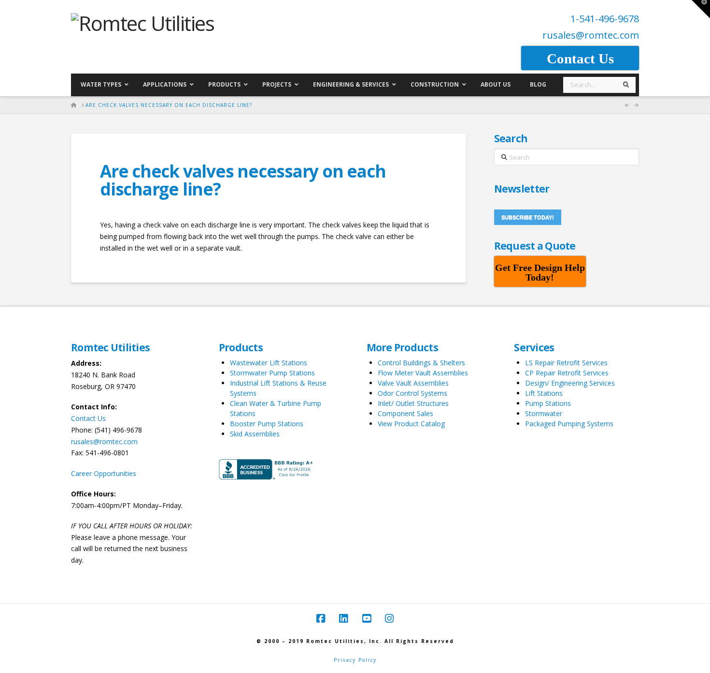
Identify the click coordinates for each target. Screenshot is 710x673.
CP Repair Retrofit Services (567, 372)
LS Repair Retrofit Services (566, 362)
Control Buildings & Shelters (421, 362)
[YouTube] (366, 618)
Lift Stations (544, 393)
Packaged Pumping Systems (569, 423)
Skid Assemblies (255, 433)
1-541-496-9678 (604, 18)
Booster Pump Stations (266, 423)
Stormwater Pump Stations (272, 372)
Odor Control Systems (412, 393)
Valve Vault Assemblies (413, 383)
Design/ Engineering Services (570, 383)
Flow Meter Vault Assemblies (423, 372)
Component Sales (405, 413)
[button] (701, 9)
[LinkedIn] (343, 618)
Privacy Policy (355, 660)
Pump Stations (548, 403)
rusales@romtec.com (590, 35)
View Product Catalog (411, 423)
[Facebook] (320, 618)
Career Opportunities (103, 473)
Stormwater (543, 413)
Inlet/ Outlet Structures (413, 403)
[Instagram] (389, 618)
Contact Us (88, 418)
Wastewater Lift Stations (268, 362)
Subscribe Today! (527, 217)
